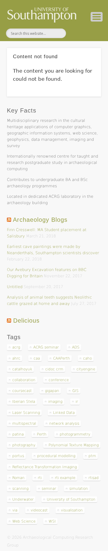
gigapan (52, 391)
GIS (75, 391)
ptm (92, 456)
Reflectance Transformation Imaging (44, 467)
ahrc (16, 358)
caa (37, 358)
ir (77, 401)
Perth (41, 434)
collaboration (23, 380)
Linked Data (64, 413)
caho (87, 358)
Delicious (26, 320)
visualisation (72, 510)
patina (18, 434)
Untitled (14, 287)
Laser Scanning (26, 413)
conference (59, 380)
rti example (65, 478)
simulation (78, 488)
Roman (18, 478)
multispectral (24, 423)
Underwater (23, 499)
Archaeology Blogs (40, 219)
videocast (39, 510)
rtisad (93, 478)
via (14, 510)
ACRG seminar (46, 347)
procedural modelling (56, 456)
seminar (49, 488)
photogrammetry (75, 434)
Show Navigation (97, 17)
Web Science (23, 521)
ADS (76, 347)
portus (18, 456)
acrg (16, 347)
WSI (52, 521)
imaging (55, 401)
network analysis (64, 423)
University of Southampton (71, 499)
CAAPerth (61, 358)
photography (23, 445)
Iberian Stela (23, 401)
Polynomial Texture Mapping (74, 445)
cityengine (85, 369)
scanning (20, 488)
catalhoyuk (22, 369)
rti (40, 478)
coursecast (22, 391)
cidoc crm (54, 369)
